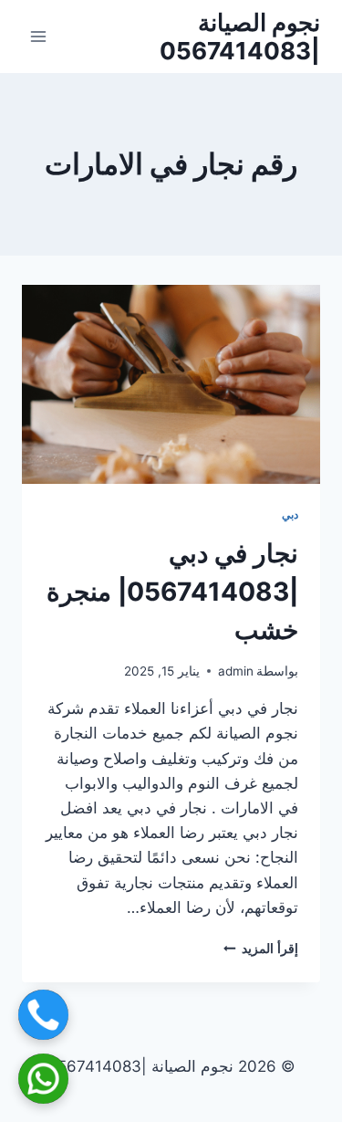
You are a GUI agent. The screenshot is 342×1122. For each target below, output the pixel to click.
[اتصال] (43, 1015)
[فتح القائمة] (39, 36)
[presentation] (171, 384)
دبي (290, 514)
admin (236, 671)
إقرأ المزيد (260, 948)
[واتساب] (43, 1079)
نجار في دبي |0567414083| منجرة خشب (172, 591)
